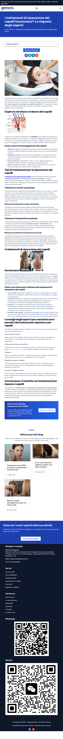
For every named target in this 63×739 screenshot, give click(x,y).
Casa (6, 29)
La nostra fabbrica (11, 600)
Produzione (8, 584)
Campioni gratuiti (10, 578)
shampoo (16, 344)
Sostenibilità (9, 603)
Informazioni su (10, 597)
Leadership (8, 606)
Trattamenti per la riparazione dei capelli (18, 176)
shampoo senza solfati (16, 349)
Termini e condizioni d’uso (36, 725)
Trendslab (8, 609)
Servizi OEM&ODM (11, 575)
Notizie (11, 29)
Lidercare (48, 725)
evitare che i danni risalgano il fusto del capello (29, 357)
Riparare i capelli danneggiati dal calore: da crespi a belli (16, 503)
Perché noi (10, 594)
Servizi (8, 568)
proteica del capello (14, 159)
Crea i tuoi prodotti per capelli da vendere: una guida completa (43, 465)
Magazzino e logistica (12, 587)
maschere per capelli (48, 227)
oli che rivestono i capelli (49, 191)
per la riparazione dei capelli (41, 304)
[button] (36, 8)
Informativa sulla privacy (20, 725)
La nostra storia (10, 612)
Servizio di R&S (10, 572)
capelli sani (15, 367)
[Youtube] (33, 729)
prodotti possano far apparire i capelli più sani (34, 197)
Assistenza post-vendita (13, 581)
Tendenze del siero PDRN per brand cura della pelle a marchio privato (17, 467)
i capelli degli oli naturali (27, 347)
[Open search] (60, 8)
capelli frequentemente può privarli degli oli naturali (26, 373)
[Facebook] (29, 729)
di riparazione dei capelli (28, 274)
